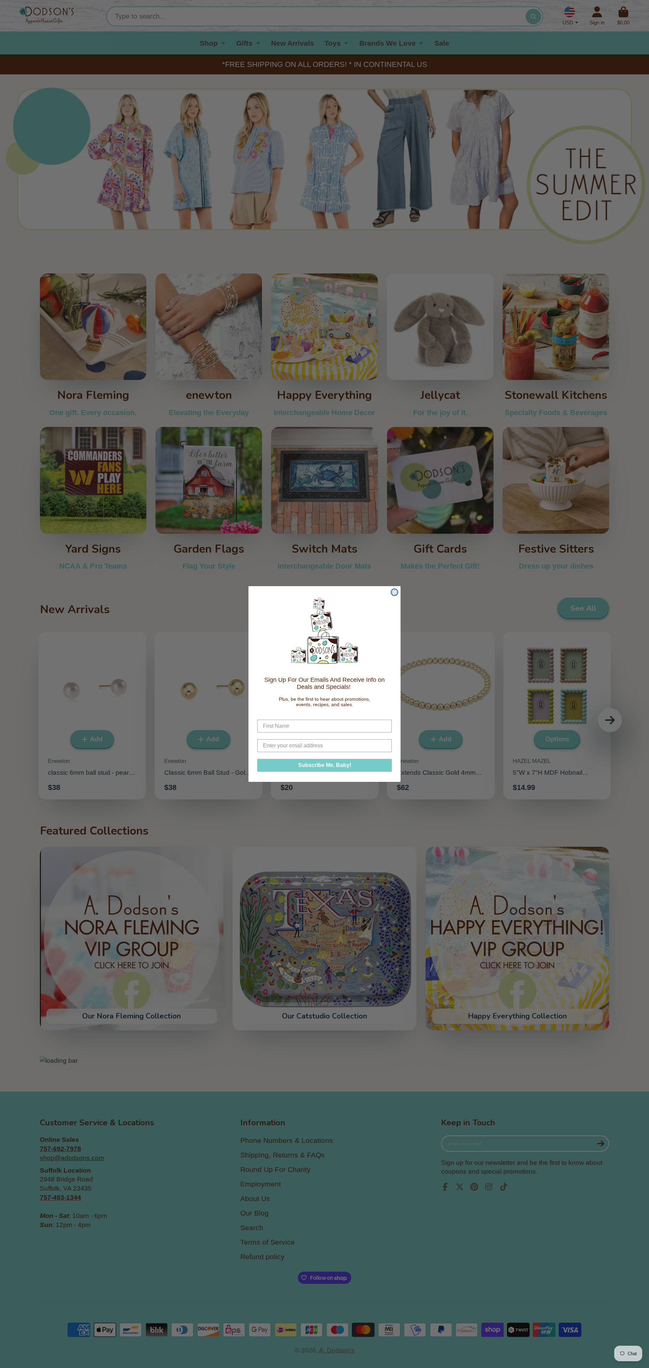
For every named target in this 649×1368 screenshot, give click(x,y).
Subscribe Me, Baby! (324, 765)
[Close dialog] (394, 592)
